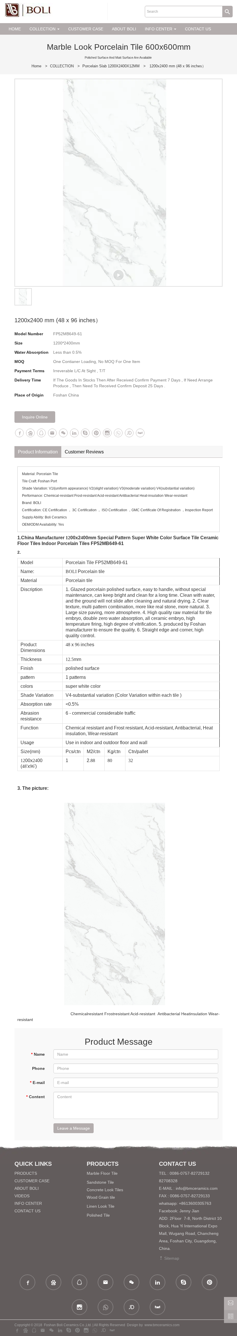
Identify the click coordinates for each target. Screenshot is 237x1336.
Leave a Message (73, 1128)
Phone (38, 1068)
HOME (15, 29)
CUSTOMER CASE (85, 29)
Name (38, 1054)
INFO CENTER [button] (159, 29)
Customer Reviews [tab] (84, 451)
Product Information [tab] (38, 451)
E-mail (37, 1082)
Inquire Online (35, 417)
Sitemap (171, 1258)
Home (36, 66)
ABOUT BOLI (124, 29)
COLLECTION (62, 66)
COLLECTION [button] (43, 29)
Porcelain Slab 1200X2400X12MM (111, 66)
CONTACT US (198, 29)
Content (35, 1096)
